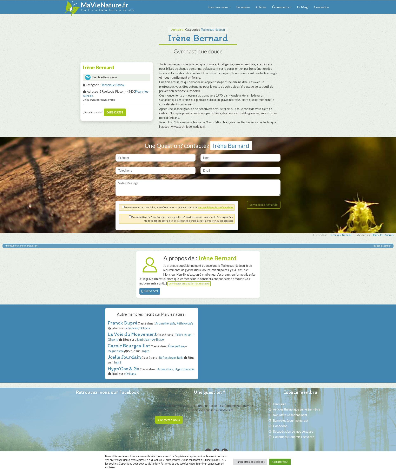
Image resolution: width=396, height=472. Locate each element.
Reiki (180, 357)
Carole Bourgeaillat (129, 346)
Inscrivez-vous (218, 7)
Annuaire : (178, 29)
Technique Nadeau (213, 29)
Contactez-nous (169, 420)
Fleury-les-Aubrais (383, 235)
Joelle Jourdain (124, 357)
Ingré (145, 351)
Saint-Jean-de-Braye (150, 339)
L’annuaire (243, 7)
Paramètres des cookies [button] (250, 461)
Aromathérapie (165, 323)
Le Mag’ (302, 7)
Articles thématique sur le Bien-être (296, 409)
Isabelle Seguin (382, 245)
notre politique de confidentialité (215, 207)
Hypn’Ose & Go (123, 369)
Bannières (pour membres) (290, 420)
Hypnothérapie (184, 369)
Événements (280, 7)
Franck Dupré (122, 323)
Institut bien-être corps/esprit (22, 245)
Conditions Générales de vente (293, 437)
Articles (260, 7)
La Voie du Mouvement (132, 334)
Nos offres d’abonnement (290, 415)
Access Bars (165, 369)
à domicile (131, 328)
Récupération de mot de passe (293, 431)
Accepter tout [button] (280, 461)
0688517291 (115, 112)
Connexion (321, 7)
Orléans (144, 328)
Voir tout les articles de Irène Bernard (189, 283)
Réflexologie (185, 323)
